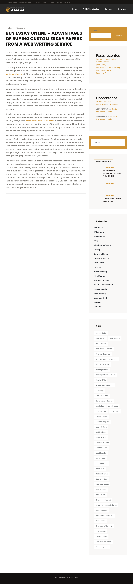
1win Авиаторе (101, 343)
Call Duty (99, 390)
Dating (97, 249)
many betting (101, 427)
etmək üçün (113, 406)
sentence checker (14, 74)
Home (74, 9)
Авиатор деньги (101, 510)
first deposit (101, 411)
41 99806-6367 (41, 2)
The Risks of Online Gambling (108, 67)
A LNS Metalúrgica (91, 9)
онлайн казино (101, 536)
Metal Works (99, 276)
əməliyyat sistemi (103, 500)
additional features (104, 349)
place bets (100, 469)
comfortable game (104, 401)
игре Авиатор (100, 531)
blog (96, 241)
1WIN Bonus (98, 227)
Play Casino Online (103, 70)
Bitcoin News (99, 236)
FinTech (97, 267)
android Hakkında (103, 354)
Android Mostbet (102, 364)
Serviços (108, 9)
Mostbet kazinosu (101, 280)
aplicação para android (105, 375)
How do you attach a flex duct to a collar (112, 173)
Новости (97, 307)
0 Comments (20, 28)
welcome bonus (102, 484)
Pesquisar (95, 30)
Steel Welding (100, 293)
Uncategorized (100, 298)
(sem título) (101, 64)
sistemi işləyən (102, 474)
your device (100, 495)
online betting (101, 463)
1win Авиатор (115, 338)
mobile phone (101, 432)
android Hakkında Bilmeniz (106, 359)
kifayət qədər (101, 416)
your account (101, 489)
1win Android (101, 333)
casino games (102, 396)
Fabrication (99, 263)
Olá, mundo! (113, 104)
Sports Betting (101, 479)
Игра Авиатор (100, 521)
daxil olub (100, 406)
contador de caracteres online (40, 120)
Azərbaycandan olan (104, 385)
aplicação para (102, 370)
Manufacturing (100, 271)
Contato (122, 9)
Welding (97, 302)
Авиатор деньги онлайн (104, 515)
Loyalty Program (102, 422)
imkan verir (115, 411)
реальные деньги (102, 547)
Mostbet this (101, 437)
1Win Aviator (101, 338)
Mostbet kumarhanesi (103, 285)
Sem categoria (100, 289)
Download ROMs (101, 254)
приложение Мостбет (103, 542)
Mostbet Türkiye (102, 443)
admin (10, 28)
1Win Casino (99, 232)
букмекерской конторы (104, 526)
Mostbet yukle (101, 448)
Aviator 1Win (101, 380)
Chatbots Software (102, 245)
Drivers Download (101, 258)
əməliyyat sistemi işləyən (106, 505)
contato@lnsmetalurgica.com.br (19, 2)
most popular (101, 453)
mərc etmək (100, 458)
